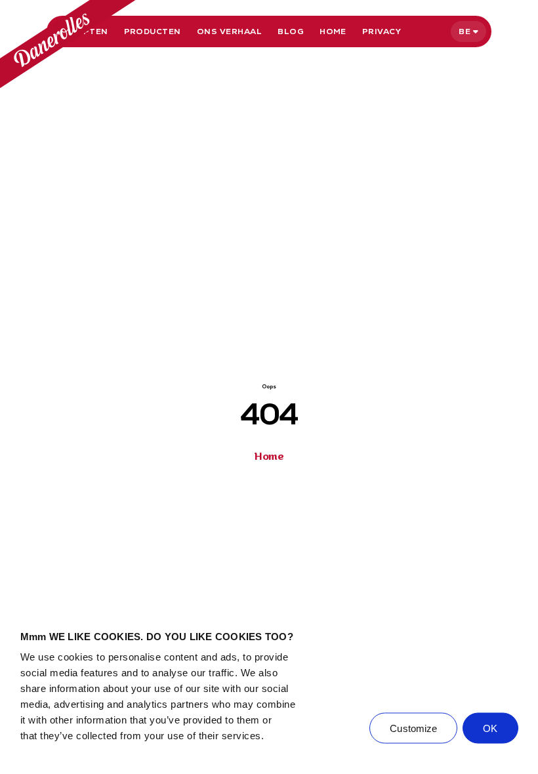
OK (490, 728)
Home (333, 31)
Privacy (381, 31)
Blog (291, 31)
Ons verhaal (229, 31)
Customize (413, 728)
